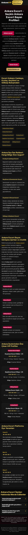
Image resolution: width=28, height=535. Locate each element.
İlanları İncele (14, 64)
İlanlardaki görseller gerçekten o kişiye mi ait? (11, 505)
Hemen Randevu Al (13, 69)
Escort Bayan (17, 3)
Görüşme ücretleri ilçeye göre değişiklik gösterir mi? (11, 511)
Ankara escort (8, 33)
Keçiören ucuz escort (13, 97)
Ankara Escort (17, 2)
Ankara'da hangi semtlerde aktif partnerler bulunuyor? (11, 499)
